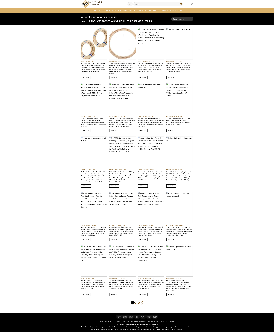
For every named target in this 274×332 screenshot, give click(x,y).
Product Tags (144, 321)
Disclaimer (109, 321)
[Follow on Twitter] (192, 4)
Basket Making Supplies (149, 11)
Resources (160, 321)
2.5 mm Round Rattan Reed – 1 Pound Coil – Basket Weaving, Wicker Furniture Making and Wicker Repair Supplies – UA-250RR (178, 121)
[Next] (141, 302)
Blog (153, 321)
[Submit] (181, 4)
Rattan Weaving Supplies (171, 11)
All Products (104, 11)
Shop (102, 321)
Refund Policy (132, 321)
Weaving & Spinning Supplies (124, 11)
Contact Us (169, 321)
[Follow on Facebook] (189, 4)
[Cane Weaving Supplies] (102, 4)
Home (94, 11)
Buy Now (86, 77)
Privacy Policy (120, 321)
